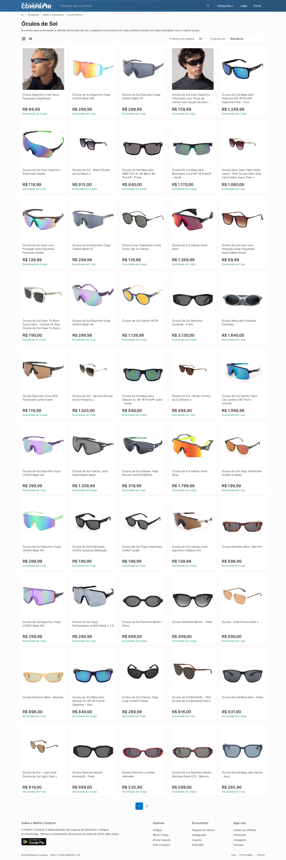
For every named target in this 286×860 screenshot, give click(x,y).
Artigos (157, 830)
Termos (261, 854)
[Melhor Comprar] (37, 6)
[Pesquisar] (208, 6)
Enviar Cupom (162, 840)
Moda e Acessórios (53, 14)
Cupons (197, 840)
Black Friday (161, 834)
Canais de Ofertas (244, 830)
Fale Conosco (161, 844)
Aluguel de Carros (203, 830)
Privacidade (246, 854)
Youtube (238, 844)
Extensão (198, 844)
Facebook (239, 834)
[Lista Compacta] (24, 38)
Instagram (239, 840)
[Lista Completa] (31, 38)
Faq (233, 854)
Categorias (33, 14)
